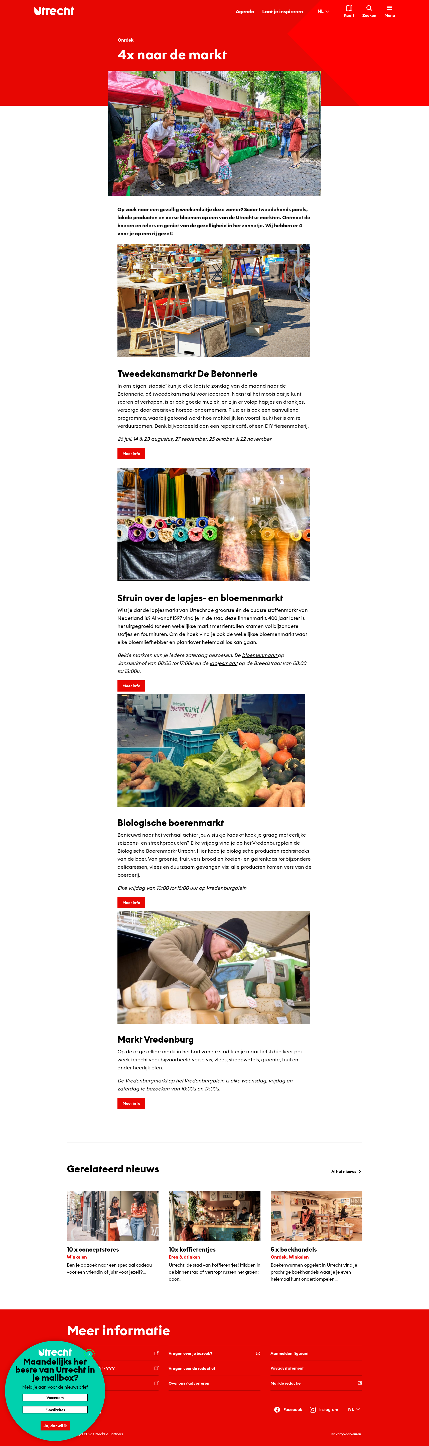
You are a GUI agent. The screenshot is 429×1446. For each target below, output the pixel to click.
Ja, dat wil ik (55, 1425)
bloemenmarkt (260, 655)
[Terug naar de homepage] (54, 11)
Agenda (245, 11)
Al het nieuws (343, 1171)
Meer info (131, 453)
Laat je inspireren (282, 11)
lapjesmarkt (223, 663)
